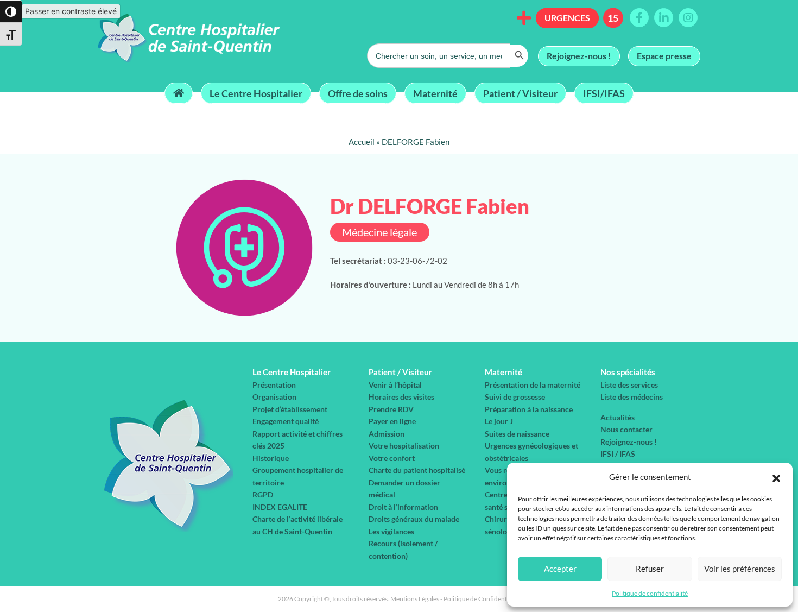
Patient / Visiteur (520, 93)
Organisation (274, 396)
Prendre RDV (391, 409)
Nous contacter (626, 429)
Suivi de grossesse (515, 396)
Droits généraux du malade (414, 518)
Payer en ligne (392, 421)
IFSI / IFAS (617, 453)
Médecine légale (379, 232)
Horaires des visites (401, 396)
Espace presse (664, 56)
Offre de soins (358, 93)
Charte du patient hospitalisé (417, 470)
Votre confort (392, 458)
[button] (776, 476)
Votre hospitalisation (404, 445)
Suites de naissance (517, 433)
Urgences (567, 17)
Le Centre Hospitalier (256, 93)
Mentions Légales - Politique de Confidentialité (455, 599)
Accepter (560, 568)
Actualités (617, 417)
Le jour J (499, 421)
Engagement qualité (285, 421)
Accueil (362, 142)
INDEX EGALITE (279, 507)
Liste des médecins (631, 396)
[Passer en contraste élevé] (11, 11)
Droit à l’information (403, 507)
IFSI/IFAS (604, 93)
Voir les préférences (739, 568)
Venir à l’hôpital (395, 384)
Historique (270, 458)
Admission (386, 433)
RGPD (262, 494)
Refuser (650, 568)
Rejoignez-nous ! (579, 56)
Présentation (274, 384)
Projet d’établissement (289, 409)
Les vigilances (391, 531)
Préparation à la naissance (529, 409)
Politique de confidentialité (650, 593)
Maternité (435, 93)
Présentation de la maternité (532, 384)
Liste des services (629, 384)
